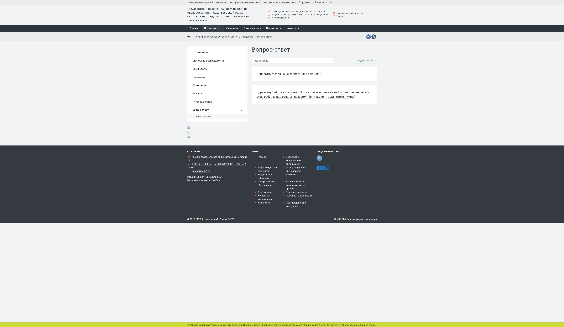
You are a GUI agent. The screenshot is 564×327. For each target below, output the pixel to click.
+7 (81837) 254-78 (280, 14)
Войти (340, 16)
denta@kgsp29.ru (280, 18)
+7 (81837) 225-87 (300, 14)
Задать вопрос (366, 60)
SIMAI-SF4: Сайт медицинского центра (355, 219)
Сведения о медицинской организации (293, 160)
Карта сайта (264, 202)
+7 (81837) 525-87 (319, 14)
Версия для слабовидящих (350, 13)
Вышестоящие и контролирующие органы (295, 185)
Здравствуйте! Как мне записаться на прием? (289, 74)
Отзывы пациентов (296, 192)
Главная (262, 157)
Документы (264, 192)
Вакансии (291, 174)
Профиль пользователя (299, 195)
